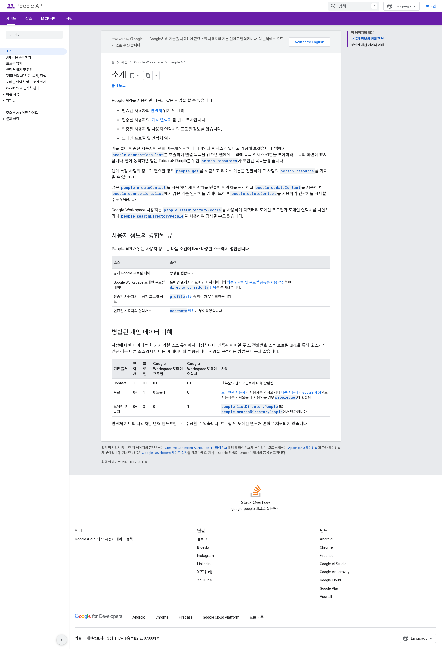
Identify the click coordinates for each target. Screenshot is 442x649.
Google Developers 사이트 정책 (164, 453)
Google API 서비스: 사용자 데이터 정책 (104, 539)
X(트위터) (204, 572)
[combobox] (353, 6)
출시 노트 (119, 86)
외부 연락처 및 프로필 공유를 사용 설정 (256, 282)
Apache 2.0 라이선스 (303, 448)
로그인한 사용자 (233, 392)
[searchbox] (34, 35)
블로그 (202, 539)
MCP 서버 (49, 18)
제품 (124, 62)
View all (326, 596)
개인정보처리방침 (99, 638)
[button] (33, 94)
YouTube (204, 580)
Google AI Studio (333, 564)
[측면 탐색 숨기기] (62, 640)
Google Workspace (148, 62)
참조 (28, 18)
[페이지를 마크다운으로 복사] (148, 75)
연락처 (156, 110)
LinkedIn (204, 564)
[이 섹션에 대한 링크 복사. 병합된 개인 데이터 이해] (177, 333)
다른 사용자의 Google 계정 (301, 392)
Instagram (205, 556)
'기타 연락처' (161, 119)
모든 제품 (257, 617)
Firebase (327, 556)
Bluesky (203, 547)
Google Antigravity (334, 572)
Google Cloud (330, 580)
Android (326, 539)
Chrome (326, 547)
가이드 (11, 18)
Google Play (329, 588)
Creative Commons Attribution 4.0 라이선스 (196, 448)
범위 (193, 287)
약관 (78, 638)
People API (30, 6)
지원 (69, 18)
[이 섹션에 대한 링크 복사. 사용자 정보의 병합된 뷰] (177, 236)
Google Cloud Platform (221, 617)
